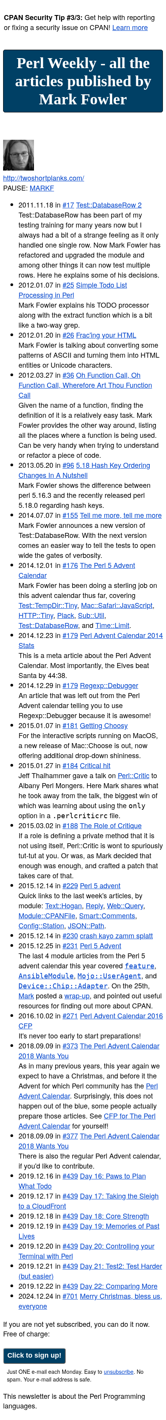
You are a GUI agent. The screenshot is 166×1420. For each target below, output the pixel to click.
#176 (70, 565)
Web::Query (125, 905)
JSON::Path (86, 925)
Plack (65, 615)
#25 (68, 285)
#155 (70, 515)
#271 (70, 1015)
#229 (70, 885)
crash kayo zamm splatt (116, 935)
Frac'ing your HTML (106, 335)
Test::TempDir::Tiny (48, 605)
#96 (68, 465)
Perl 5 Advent (100, 945)
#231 (70, 945)
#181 (70, 725)
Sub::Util (91, 615)
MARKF (42, 188)
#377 (70, 1135)
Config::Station (41, 925)
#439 (70, 1175)
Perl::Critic (133, 775)
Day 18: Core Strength (114, 1216)
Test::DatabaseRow (48, 625)
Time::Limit (112, 625)
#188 (70, 825)
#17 (68, 204)
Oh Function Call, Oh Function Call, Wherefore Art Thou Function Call (85, 385)
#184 (70, 765)
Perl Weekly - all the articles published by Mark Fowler (83, 81)
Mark (26, 995)
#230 (70, 935)
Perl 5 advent (100, 885)
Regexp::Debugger (109, 685)
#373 (70, 1045)
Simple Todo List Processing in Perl (73, 290)
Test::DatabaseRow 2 (109, 204)
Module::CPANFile (47, 915)
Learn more (130, 27)
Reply (94, 905)
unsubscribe (119, 1371)
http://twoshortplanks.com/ (43, 177)
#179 (70, 635)
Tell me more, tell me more (121, 515)
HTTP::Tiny (36, 615)
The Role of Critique (111, 825)
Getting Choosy (104, 725)
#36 (68, 375)
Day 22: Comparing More (119, 1286)
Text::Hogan (63, 905)
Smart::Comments (107, 915)
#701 (70, 1296)
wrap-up (77, 995)
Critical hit (95, 765)
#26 (68, 335)
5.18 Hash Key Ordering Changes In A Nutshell (84, 470)
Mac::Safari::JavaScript (116, 605)
